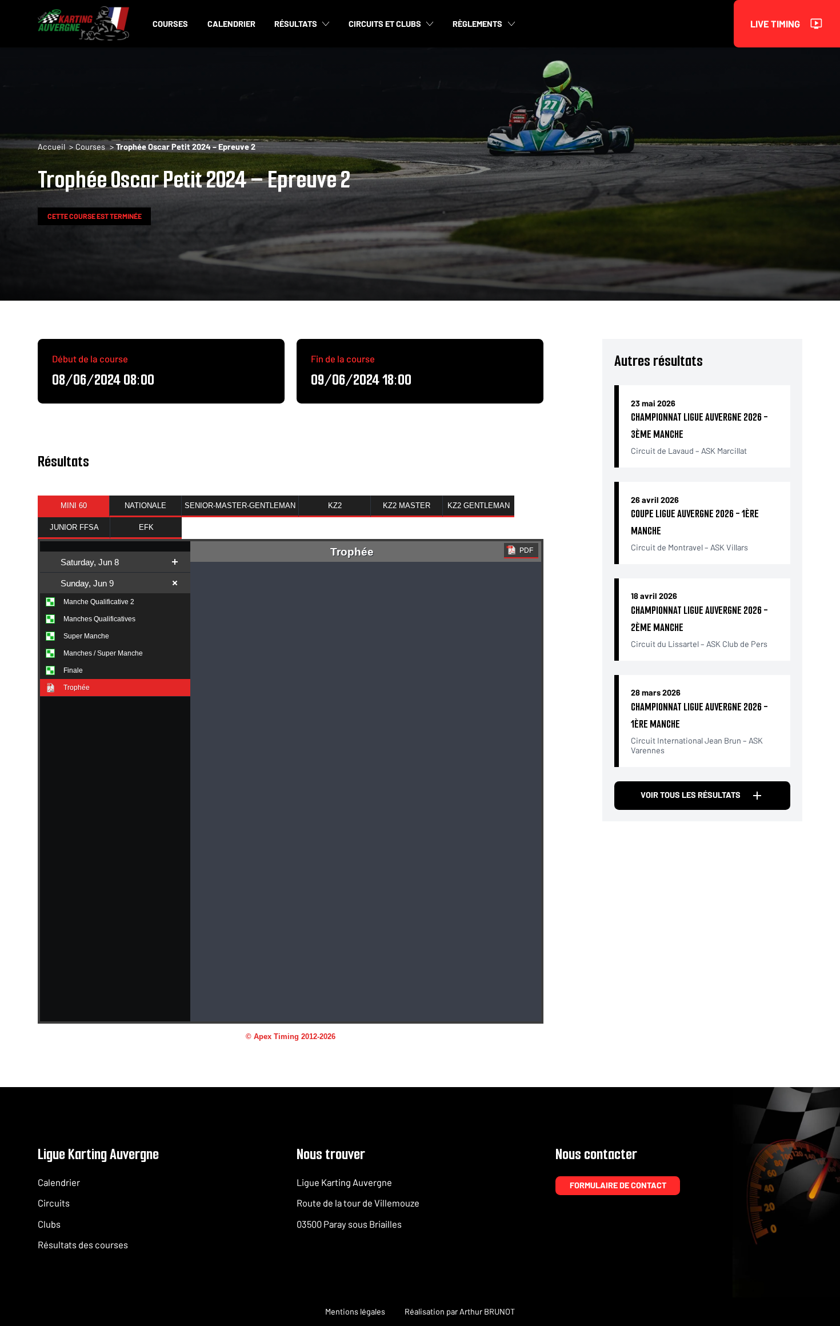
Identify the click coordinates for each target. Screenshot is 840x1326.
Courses (90, 146)
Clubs (49, 1223)
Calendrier (59, 1182)
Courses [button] (170, 24)
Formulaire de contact (618, 1185)
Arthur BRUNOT (487, 1311)
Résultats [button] (295, 24)
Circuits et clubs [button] (385, 24)
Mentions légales (355, 1311)
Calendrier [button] (231, 24)
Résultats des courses (83, 1244)
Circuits (54, 1202)
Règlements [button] (477, 24)
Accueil (51, 146)
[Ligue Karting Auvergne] (83, 23)
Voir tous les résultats (691, 795)
